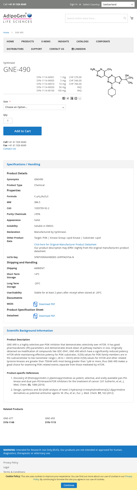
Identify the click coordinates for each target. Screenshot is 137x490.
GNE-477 (8, 418)
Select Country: (91, 4)
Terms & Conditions (14, 471)
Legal (6, 467)
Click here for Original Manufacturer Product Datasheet (65, 244)
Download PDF (47, 304)
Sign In (74, 4)
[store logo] (17, 18)
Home (6, 32)
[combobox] (96, 18)
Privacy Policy (10, 462)
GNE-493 (50, 418)
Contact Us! (9, 148)
